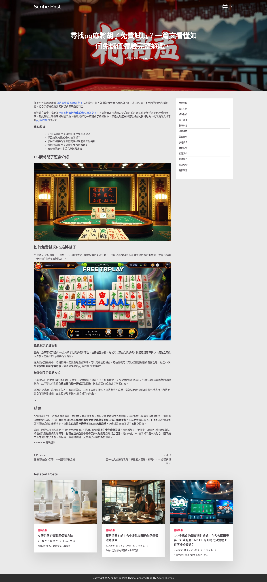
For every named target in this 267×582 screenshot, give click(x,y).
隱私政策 (183, 170)
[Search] (231, 6)
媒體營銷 (183, 103)
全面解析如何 (66, 112)
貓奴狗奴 (183, 114)
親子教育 (183, 120)
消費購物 (183, 131)
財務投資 (183, 148)
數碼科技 (183, 125)
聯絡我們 (183, 159)
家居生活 (183, 108)
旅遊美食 (183, 142)
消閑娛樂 (50, 442)
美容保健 (183, 136)
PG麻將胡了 (90, 112)
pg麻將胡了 (42, 120)
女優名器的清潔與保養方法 (55, 536)
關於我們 (183, 153)
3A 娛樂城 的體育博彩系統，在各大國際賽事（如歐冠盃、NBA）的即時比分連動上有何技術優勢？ (201, 540)
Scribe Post (47, 6)
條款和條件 (184, 165)
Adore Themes (165, 577)
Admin (149, 58)
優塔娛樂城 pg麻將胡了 (70, 102)
